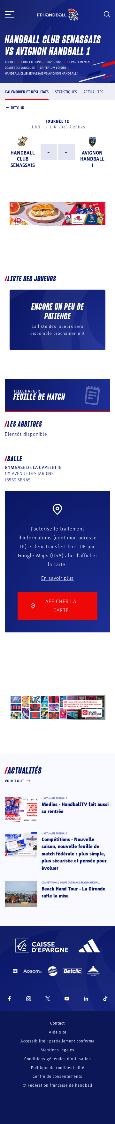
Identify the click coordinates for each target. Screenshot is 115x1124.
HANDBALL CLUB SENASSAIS (23, 159)
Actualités (93, 92)
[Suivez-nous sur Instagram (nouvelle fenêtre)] (28, 998)
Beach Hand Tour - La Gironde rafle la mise (73, 892)
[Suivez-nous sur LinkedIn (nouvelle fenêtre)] (86, 998)
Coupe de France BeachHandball (80, 882)
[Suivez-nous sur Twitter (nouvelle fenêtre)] (47, 998)
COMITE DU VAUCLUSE (20, 68)
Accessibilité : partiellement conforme (57, 1041)
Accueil (10, 62)
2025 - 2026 (54, 62)
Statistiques (66, 92)
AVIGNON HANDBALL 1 (92, 159)
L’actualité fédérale (54, 798)
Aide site (57, 1032)
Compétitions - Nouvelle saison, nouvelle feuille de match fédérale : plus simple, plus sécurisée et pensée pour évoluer (74, 853)
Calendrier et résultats (27, 92)
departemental (79, 62)
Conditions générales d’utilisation (57, 1059)
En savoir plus (57, 578)
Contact (57, 1023)
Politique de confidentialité (57, 1067)
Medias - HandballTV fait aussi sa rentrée (75, 808)
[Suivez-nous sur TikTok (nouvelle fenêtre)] (105, 998)
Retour (17, 108)
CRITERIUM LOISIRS (53, 68)
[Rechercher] (107, 14)
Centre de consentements (57, 1076)
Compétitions (31, 62)
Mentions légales (57, 1050)
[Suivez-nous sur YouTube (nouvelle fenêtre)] (67, 998)
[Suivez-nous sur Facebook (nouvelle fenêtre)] (9, 998)
